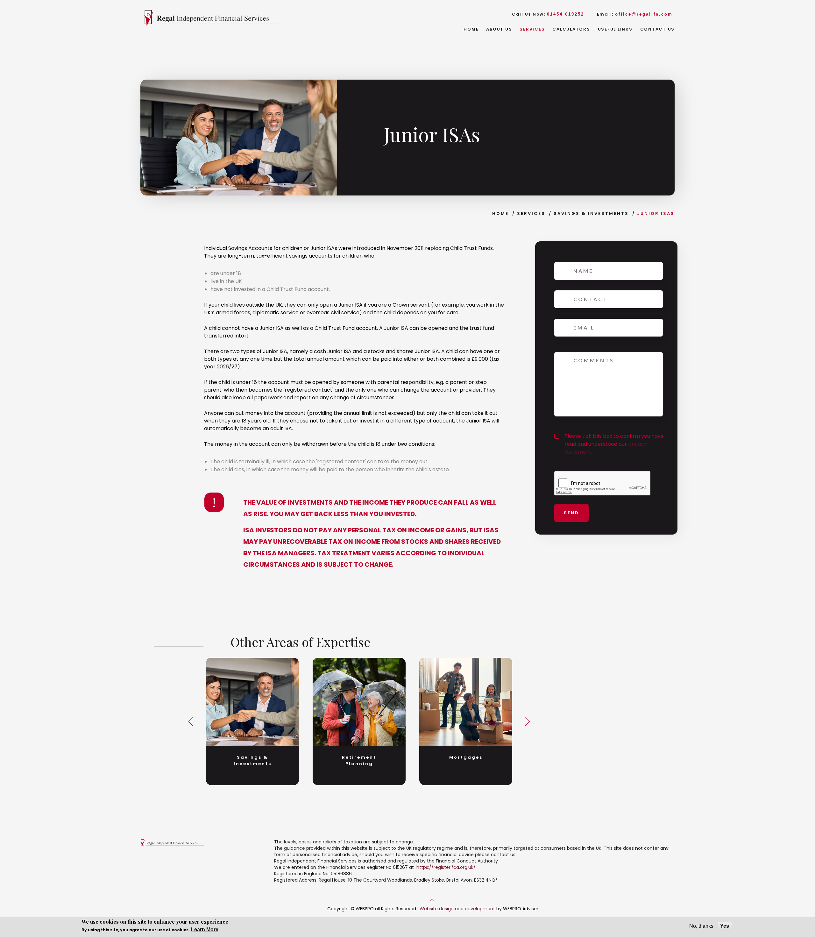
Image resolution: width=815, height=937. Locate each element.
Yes (724, 926)
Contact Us (657, 29)
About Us (499, 29)
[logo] (213, 18)
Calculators (571, 29)
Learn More (204, 929)
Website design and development (457, 908)
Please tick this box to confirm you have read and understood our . (614, 444)
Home (471, 29)
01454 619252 (565, 14)
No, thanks (701, 926)
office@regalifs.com (644, 14)
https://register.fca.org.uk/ (446, 867)
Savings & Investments (591, 213)
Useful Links (615, 29)
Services (532, 29)
